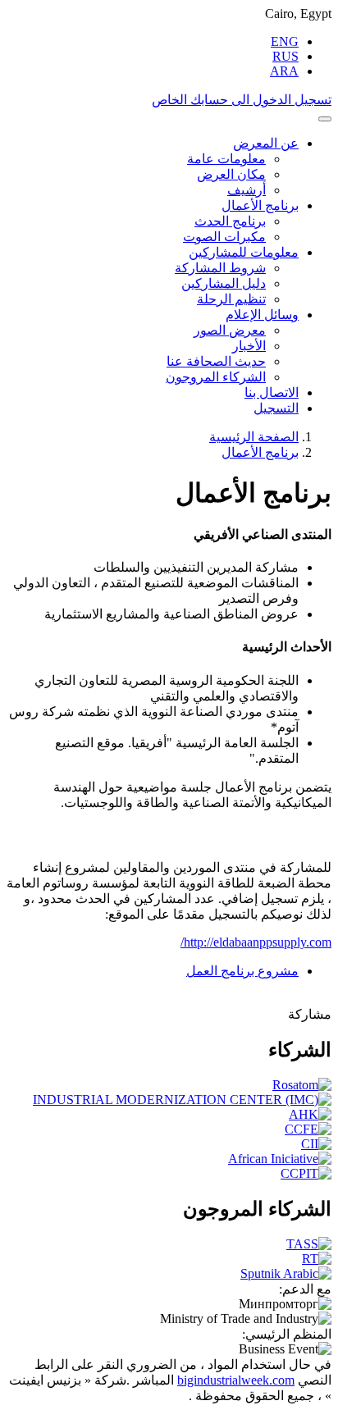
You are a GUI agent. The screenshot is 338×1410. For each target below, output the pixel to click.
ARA (284, 71)
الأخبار (249, 346)
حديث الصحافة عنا (216, 361)
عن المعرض (266, 143)
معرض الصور (230, 330)
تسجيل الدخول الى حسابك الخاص (241, 100)
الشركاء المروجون (216, 377)
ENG (285, 41)
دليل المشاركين (223, 283)
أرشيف (246, 190)
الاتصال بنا (271, 392)
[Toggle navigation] (324, 118)
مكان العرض (231, 174)
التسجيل (276, 408)
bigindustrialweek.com (236, 1380)
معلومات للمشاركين (244, 252)
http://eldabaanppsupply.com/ (255, 942)
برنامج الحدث (230, 221)
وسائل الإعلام (262, 315)
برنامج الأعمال (260, 205)
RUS (285, 56)
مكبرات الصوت (224, 237)
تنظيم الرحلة (231, 299)
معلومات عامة (226, 159)
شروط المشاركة (220, 268)
